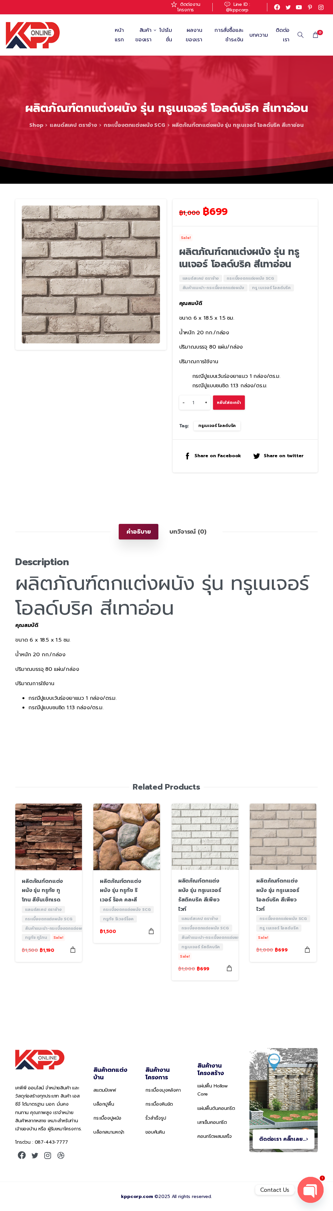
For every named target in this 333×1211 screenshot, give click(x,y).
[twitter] (288, 7)
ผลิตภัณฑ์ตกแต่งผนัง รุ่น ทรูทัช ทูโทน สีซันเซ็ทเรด (42, 890)
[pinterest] (309, 7)
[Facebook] (277, 7)
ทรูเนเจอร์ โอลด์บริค (217, 426)
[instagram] (320, 7)
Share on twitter (283, 455)
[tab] (138, 531)
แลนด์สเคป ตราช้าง (73, 125)
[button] (155, 210)
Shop (36, 125)
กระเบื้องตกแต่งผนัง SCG (134, 125)
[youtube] (298, 7)
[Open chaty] (310, 1190)
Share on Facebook (217, 455)
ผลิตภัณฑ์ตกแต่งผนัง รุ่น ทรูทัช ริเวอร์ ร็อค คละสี (120, 890)
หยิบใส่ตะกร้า (229, 403)
